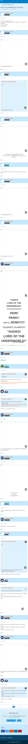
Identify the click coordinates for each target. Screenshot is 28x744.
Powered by (14, 742)
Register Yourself (11, 720)
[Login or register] (23, 1)
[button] (19, 1)
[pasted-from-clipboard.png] (12, 603)
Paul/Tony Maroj (5, 9)
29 (15, 706)
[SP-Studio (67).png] (14, 657)
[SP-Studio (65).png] (14, 477)
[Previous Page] (6, 707)
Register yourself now (19, 716)
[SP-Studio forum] (9, 1)
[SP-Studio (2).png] (14, 283)
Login (19, 720)
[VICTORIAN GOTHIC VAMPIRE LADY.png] (14, 138)
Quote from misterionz (7, 588)
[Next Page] (22, 707)
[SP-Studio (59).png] (14, 52)
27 (11, 706)
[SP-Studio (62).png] (14, 242)
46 (20, 706)
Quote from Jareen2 (6, 399)
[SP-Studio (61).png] (14, 200)
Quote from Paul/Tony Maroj (8, 81)
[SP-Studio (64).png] (14, 434)
